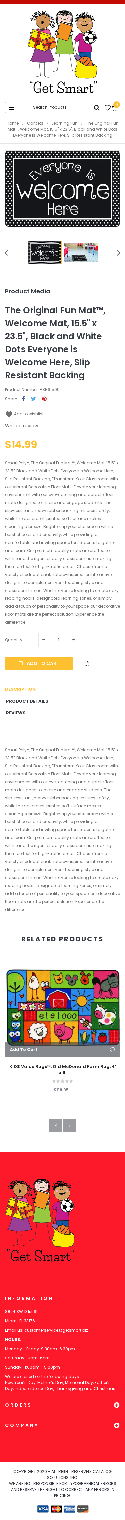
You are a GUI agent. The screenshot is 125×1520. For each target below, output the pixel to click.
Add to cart (42, 663)
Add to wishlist (24, 414)
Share (23, 399)
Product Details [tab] (27, 701)
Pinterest (44, 399)
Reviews (16, 713)
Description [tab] (20, 689)
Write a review (21, 425)
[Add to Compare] (87, 663)
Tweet (33, 399)
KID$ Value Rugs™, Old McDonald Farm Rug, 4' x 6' (62, 1070)
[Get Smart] (63, 52)
